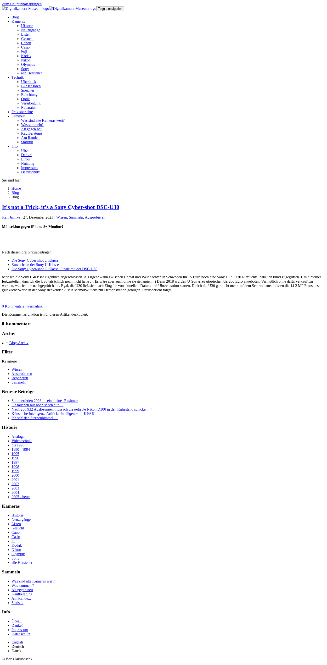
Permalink (35, 306)
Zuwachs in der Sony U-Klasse (35, 265)
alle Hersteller (21, 563)
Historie (17, 515)
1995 (15, 454)
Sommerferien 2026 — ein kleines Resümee (44, 401)
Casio (15, 537)
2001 (15, 480)
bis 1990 (17, 445)
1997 (15, 462)
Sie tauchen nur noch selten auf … (37, 405)
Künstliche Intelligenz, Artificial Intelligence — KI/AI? (53, 414)
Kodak (16, 545)
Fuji (14, 541)
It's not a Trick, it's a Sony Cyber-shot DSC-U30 (60, 207)
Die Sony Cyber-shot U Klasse (34, 260)
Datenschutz (20, 634)
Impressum (19, 630)
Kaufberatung (21, 594)
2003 (15, 488)
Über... (16, 621)
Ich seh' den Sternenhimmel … (34, 418)
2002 (15, 484)
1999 (15, 471)
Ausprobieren (95, 217)
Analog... (18, 436)
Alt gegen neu (22, 590)
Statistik (17, 603)
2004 (15, 492)
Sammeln (76, 217)
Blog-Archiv (18, 343)
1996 (15, 458)
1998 (15, 467)
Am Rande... (21, 598)
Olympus (18, 554)
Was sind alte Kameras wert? (33, 581)
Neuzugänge (21, 519)
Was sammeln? (22, 585)
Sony (15, 558)
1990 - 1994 (20, 449)
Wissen (61, 217)
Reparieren (19, 378)
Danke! (17, 625)
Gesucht (17, 528)
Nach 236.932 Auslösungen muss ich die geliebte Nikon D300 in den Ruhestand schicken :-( (81, 409)
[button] (18, 21)
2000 (15, 475)
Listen (16, 524)
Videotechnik (21, 441)
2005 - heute (20, 497)
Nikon (16, 550)
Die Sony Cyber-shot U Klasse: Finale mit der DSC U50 (54, 269)
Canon (16, 532)
